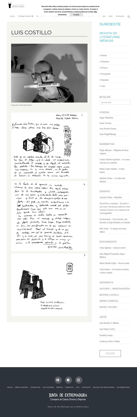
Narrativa (105, 61)
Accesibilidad (123, 387)
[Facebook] (58, 380)
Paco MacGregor (63, 407)
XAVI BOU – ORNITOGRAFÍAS (115, 288)
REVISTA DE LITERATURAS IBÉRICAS (110, 37)
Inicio (10, 387)
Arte (103, 86)
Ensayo (104, 68)
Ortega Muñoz (21, 387)
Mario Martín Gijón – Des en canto (114, 263)
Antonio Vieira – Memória (111, 197)
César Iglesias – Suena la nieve (113, 248)
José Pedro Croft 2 (107, 329)
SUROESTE (110, 24)
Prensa (59, 387)
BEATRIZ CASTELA (109, 295)
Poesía (104, 55)
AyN (77, 387)
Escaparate (105, 74)
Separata (105, 80)
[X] (68, 380)
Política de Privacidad (103, 387)
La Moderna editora (81, 407)
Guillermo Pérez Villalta (110, 341)
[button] (128, 16)
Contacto (86, 387)
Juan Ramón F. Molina (109, 323)
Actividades (48, 387)
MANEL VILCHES (108, 307)
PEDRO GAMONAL (109, 301)
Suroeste (69, 387)
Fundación (35, 387)
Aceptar (76, 14)
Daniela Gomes (106, 335)
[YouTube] (78, 380)
